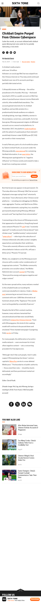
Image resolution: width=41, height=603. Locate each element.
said (23, 227)
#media (33, 61)
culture (7, 236)
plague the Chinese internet (21, 320)
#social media (26, 61)
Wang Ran (13, 361)
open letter (26, 154)
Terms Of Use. (33, 180)
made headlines (30, 129)
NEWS (4, 29)
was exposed (20, 151)
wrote (8, 333)
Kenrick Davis (9, 58)
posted (22, 272)
